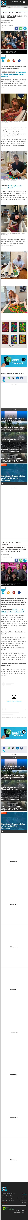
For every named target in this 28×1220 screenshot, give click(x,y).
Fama (18, 12)
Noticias (13, 1193)
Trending (9, 1198)
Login (8, 1)
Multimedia (11, 1200)
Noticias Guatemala (8, 12)
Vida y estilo (4, 1200)
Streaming (4, 544)
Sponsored (4, 1202)
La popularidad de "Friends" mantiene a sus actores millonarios (13, 74)
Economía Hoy (5, 1193)
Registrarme (14, 1)
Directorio (24, 1202)
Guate (3, 1195)
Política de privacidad (21, 1198)
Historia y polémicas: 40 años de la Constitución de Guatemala (13, 478)
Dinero (7, 1195)
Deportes (4, 1198)
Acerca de (24, 1196)
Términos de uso (22, 1200)
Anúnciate (24, 1194)
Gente (23, 12)
